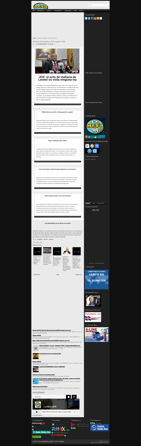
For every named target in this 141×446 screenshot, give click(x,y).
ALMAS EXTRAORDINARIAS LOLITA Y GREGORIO (52, 366)
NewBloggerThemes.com (103, 442)
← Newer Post (36, 274)
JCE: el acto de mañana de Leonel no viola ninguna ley (57, 78)
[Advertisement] (58, 25)
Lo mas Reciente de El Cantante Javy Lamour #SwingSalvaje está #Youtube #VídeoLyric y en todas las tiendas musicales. (47, 259)
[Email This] (36, 242)
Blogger (102, 263)
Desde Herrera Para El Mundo (40, 386)
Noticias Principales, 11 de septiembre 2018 (44, 374)
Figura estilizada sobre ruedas (57, 140)
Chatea (75, 10)
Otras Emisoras (58, 10)
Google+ (51, 239)
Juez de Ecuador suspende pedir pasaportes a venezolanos (57, 169)
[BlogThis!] (38, 242)
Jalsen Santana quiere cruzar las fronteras (57, 196)
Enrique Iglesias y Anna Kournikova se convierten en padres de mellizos (37, 260)
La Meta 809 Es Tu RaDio (47, 441)
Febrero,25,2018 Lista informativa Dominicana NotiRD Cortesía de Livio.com (52, 330)
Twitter (45, 239)
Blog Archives (101, 203)
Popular (88, 203)
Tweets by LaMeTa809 (90, 159)
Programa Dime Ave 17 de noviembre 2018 (50, 353)
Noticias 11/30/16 (37, 335)
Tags (94, 203)
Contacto (81, 10)
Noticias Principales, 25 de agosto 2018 (49, 41)
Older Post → (79, 274)
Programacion (68, 10)
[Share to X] (39, 242)
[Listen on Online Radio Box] (99, 430)
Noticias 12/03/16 (37, 361)
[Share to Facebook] (41, 242)
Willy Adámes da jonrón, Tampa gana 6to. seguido (57, 112)
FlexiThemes (105, 441)
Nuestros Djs (41, 10)
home (34, 38)
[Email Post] (34, 242)
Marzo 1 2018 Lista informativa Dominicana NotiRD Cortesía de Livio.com (51, 340)
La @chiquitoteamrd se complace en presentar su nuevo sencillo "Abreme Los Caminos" (57, 261)
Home (34, 10)
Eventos (49, 10)
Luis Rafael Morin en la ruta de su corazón (58, 223)
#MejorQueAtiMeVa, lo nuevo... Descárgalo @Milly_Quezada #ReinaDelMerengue (59, 345)
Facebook (39, 239)
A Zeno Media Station (37, 415)
